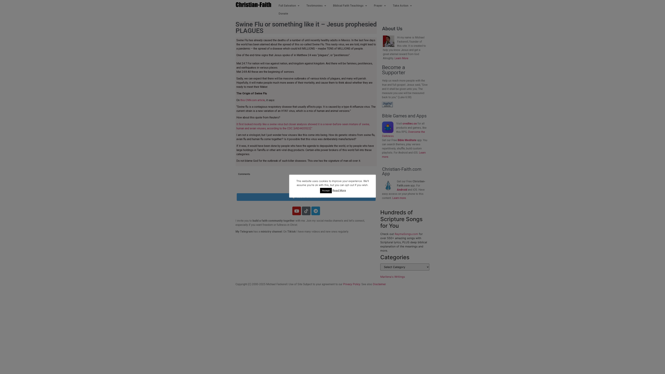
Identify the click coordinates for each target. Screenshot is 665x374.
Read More (339, 190)
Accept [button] (326, 190)
